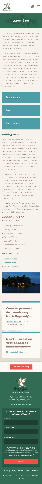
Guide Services (10, 259)
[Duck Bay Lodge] (7, 7)
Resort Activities (11, 263)
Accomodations (11, 266)
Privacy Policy (10, 471)
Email (8, 418)
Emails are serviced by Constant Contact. (21, 455)
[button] (21, 97)
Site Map (34, 471)
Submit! (21, 461)
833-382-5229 (32, 6)
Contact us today (13, 321)
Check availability (14, 352)
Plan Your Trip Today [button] (21, 367)
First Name (11, 428)
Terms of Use (23, 471)
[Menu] (38, 6)
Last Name (10, 437)
